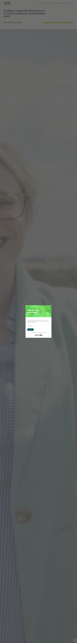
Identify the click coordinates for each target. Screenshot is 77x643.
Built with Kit (38, 335)
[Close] (50, 307)
